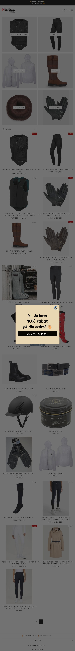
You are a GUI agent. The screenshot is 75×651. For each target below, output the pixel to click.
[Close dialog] (56, 308)
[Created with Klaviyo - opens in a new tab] (37, 345)
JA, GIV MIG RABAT (37, 334)
